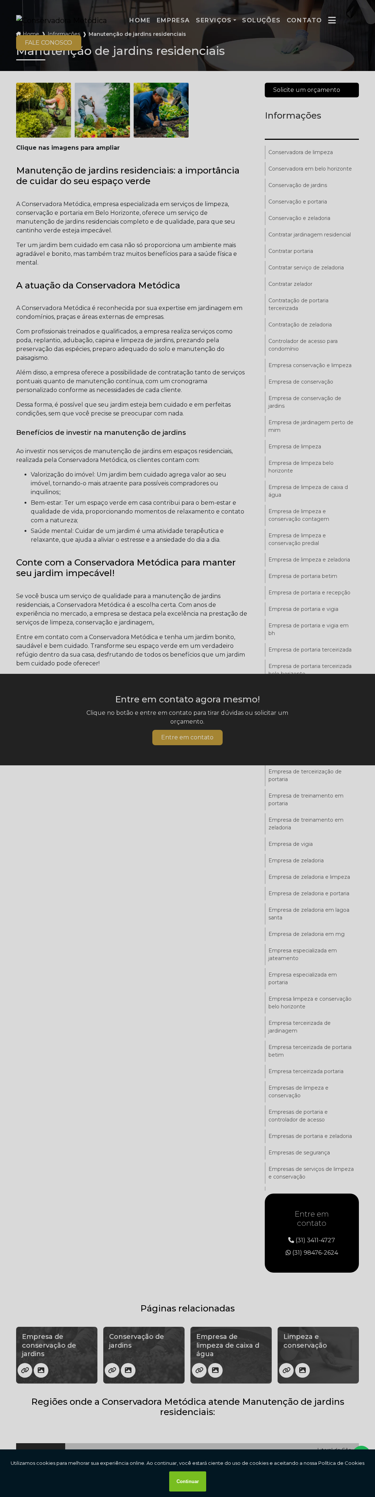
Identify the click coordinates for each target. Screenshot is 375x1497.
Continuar (188, 1481)
